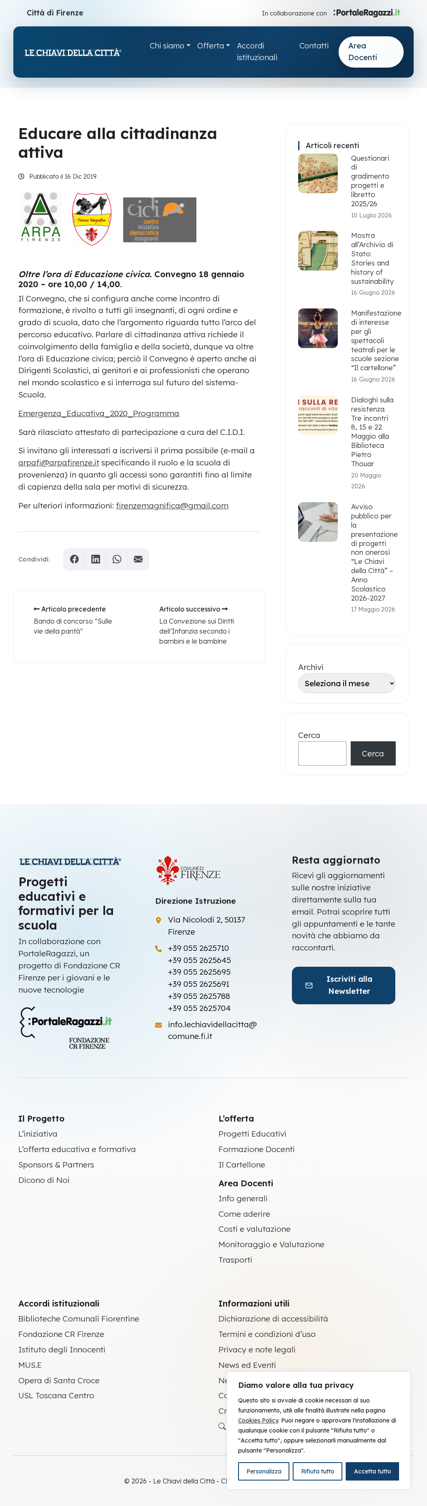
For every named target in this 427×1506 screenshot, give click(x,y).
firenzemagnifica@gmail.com (172, 505)
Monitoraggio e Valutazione (271, 1244)
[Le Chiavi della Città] (81, 52)
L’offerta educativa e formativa (77, 1149)
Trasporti (235, 1260)
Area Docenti (362, 52)
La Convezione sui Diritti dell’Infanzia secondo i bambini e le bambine (196, 631)
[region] (318, 1430)
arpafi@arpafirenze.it (58, 462)
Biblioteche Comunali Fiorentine (78, 1319)
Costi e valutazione (255, 1229)
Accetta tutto (372, 1471)
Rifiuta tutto (317, 1471)
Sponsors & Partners (56, 1165)
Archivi (311, 667)
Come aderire (244, 1214)
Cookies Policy (258, 1420)
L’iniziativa (38, 1134)
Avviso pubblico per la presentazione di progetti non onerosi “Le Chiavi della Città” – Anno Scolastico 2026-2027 (374, 552)
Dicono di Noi (44, 1180)
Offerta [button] (210, 46)
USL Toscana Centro (56, 1395)
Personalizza (263, 1471)
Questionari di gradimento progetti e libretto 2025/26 (370, 181)
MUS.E (30, 1365)
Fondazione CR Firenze (61, 1334)
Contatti (314, 46)
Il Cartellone (242, 1165)
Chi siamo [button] (167, 46)
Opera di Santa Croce (59, 1380)
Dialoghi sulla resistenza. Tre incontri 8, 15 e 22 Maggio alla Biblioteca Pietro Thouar (372, 431)
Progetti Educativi (252, 1134)
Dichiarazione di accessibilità (273, 1319)
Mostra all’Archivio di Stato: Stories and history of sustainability (372, 258)
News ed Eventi (247, 1365)
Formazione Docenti (257, 1149)
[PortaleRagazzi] (367, 13)
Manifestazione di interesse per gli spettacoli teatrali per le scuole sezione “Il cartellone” (376, 340)
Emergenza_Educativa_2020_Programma (98, 413)
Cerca (309, 735)
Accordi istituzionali (257, 52)
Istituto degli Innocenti (61, 1349)
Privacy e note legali (257, 1349)
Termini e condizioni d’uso (267, 1334)
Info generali (243, 1198)
